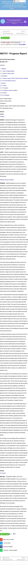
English (18, 1)
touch (15, 8)
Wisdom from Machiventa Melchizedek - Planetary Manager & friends (14, 20)
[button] (25, 22)
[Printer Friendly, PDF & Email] (5, 37)
